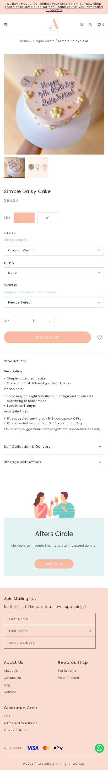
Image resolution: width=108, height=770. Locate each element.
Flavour (10, 233)
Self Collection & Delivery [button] (27, 446)
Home (24, 41)
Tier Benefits (67, 670)
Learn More (54, 564)
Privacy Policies (16, 730)
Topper (9, 263)
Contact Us (12, 678)
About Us (11, 670)
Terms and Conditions (21, 723)
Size (7, 218)
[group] (14, 167)
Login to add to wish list (99, 337)
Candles (10, 285)
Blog (7, 685)
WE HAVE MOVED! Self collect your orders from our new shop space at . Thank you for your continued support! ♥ (54, 7)
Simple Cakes (44, 41)
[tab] (54, 446)
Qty (6, 321)
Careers (10, 692)
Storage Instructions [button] (22, 462)
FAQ (7, 716)
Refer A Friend (68, 678)
